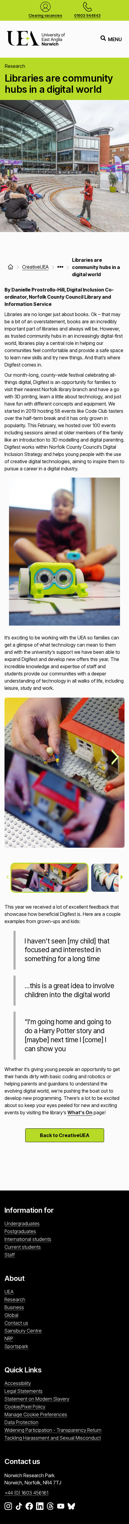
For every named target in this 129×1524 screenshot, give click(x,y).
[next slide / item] (115, 757)
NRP (8, 1338)
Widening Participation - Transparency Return (52, 1430)
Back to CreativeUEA (64, 1135)
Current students (22, 1247)
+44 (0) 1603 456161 (26, 1493)
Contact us (16, 1323)
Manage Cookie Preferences (35, 1414)
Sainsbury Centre (23, 1331)
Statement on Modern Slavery (36, 1399)
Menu (115, 39)
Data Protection (21, 1422)
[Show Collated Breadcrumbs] (60, 267)
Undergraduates (22, 1224)
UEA (9, 1292)
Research (14, 1299)
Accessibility (17, 1383)
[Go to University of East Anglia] (36, 39)
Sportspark (16, 1346)
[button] (49, 878)
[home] (11, 267)
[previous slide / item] (7, 878)
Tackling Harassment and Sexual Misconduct (52, 1438)
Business (14, 1307)
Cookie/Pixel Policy (24, 1407)
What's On (80, 1112)
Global (11, 1315)
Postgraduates (20, 1231)
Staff (9, 1255)
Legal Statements (23, 1391)
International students (27, 1239)
